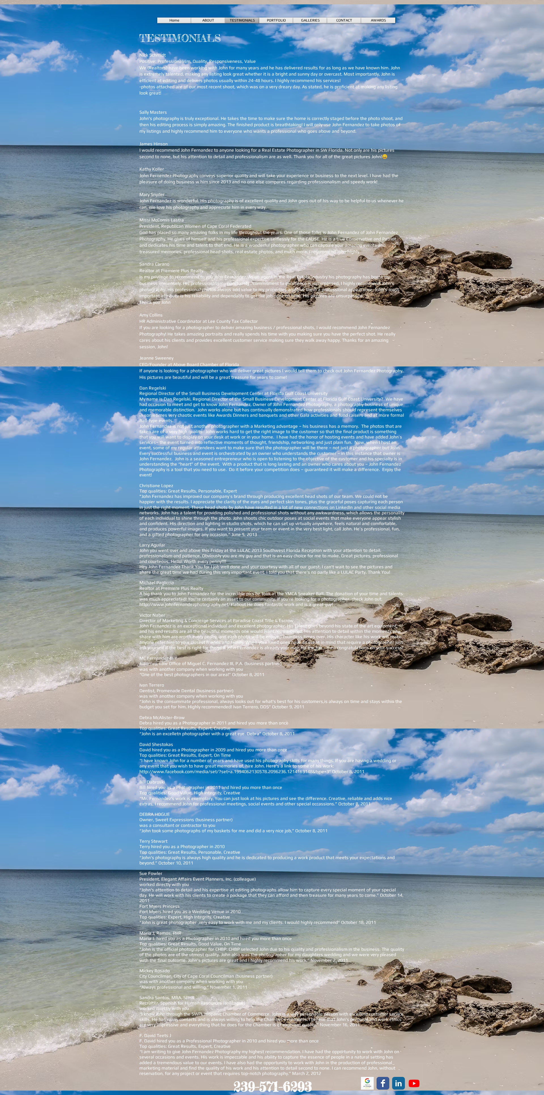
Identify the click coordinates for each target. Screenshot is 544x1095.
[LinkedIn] (398, 1083)
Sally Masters (153, 112)
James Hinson (153, 144)
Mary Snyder (152, 194)
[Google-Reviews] (367, 1083)
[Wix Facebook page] (383, 1083)
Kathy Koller (151, 169)
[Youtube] (414, 1083)
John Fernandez (348, 124)
